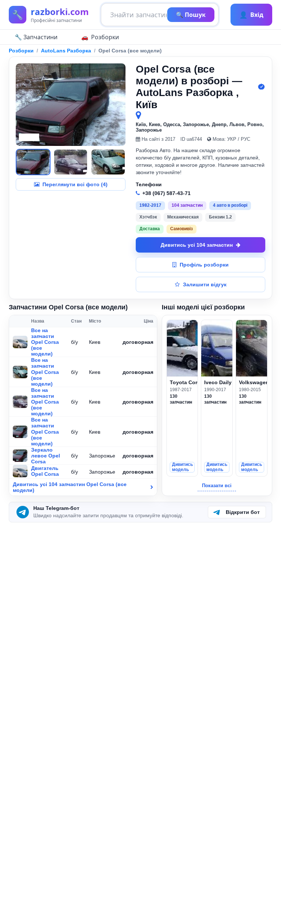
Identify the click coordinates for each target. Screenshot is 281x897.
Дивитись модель (182, 467)
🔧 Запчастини (36, 37)
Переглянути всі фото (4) (75, 184)
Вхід (251, 14)
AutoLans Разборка (66, 51)
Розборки (105, 37)
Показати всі (217, 485)
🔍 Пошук (191, 15)
